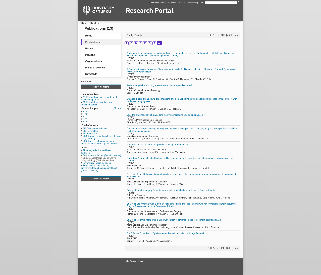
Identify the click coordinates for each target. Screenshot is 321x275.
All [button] (159, 43)
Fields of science (95, 67)
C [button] (131, 43)
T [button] (154, 43)
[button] (100, 98)
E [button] (140, 43)
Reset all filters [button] (101, 87)
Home (88, 35)
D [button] (136, 43)
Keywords (91, 73)
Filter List (86, 81)
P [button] (145, 43)
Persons (90, 54)
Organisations (93, 61)
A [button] (126, 43)
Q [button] (150, 43)
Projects (90, 48)
